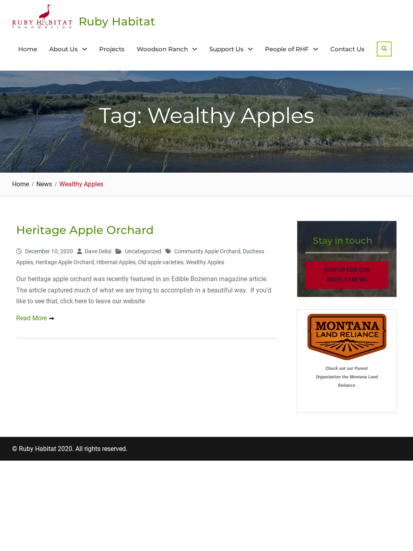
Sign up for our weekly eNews (347, 275)
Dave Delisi (98, 251)
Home (27, 49)
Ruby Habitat (117, 21)
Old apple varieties (161, 262)
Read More (31, 318)
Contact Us (347, 49)
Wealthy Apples (205, 262)
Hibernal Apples (116, 262)
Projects (112, 49)
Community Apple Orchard (207, 251)
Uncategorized (143, 251)
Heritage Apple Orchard (85, 230)
